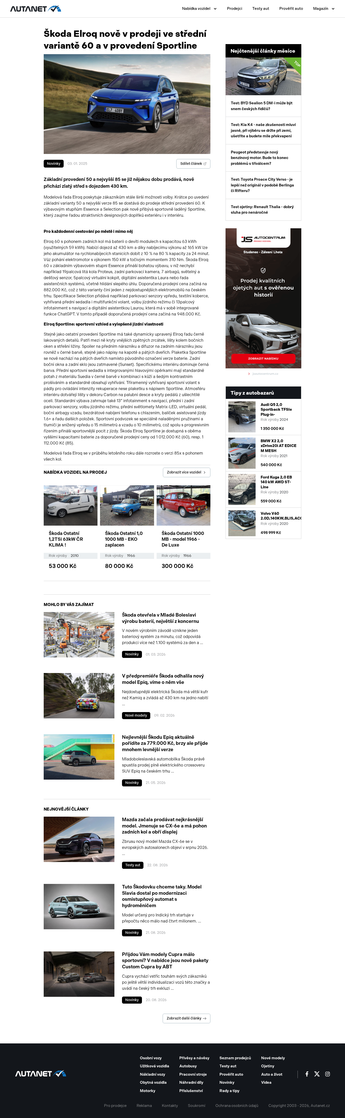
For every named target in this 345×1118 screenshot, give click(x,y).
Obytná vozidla (153, 1082)
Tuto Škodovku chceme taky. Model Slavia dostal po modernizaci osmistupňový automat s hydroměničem (162, 896)
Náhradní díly (191, 1082)
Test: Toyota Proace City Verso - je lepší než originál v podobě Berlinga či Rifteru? (262, 185)
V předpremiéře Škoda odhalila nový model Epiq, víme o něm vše (163, 679)
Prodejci (234, 8)
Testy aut (260, 8)
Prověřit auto (291, 8)
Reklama (144, 1105)
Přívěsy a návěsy (194, 1058)
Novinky (53, 164)
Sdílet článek (191, 164)
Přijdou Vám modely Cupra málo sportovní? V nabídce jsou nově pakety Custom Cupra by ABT (165, 960)
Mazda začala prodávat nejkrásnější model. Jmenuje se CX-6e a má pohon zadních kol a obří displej (164, 826)
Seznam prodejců (235, 1058)
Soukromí (196, 1105)
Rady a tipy (229, 1091)
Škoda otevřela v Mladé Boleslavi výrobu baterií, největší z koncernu (160, 618)
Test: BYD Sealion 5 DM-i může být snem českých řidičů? (266, 85)
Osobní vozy (151, 1058)
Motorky (147, 1091)
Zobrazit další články (184, 1018)
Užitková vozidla (154, 1066)
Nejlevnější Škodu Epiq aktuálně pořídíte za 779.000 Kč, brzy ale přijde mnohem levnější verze (165, 743)
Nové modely (136, 715)
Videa (266, 1082)
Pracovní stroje (193, 1074)
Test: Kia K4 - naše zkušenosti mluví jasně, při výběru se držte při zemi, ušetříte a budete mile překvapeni (263, 130)
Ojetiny (267, 1066)
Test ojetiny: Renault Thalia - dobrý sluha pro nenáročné (262, 210)
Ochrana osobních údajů (236, 1105)
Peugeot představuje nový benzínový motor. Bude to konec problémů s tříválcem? (259, 158)
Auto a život (271, 1074)
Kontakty (170, 1105)
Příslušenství (191, 1091)
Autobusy (188, 1066)
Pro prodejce (115, 1105)
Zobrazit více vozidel (184, 472)
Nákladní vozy (152, 1074)
